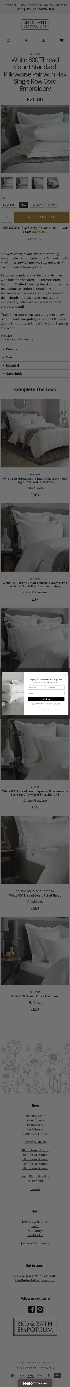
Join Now (46, 699)
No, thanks (46, 710)
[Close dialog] (66, 674)
